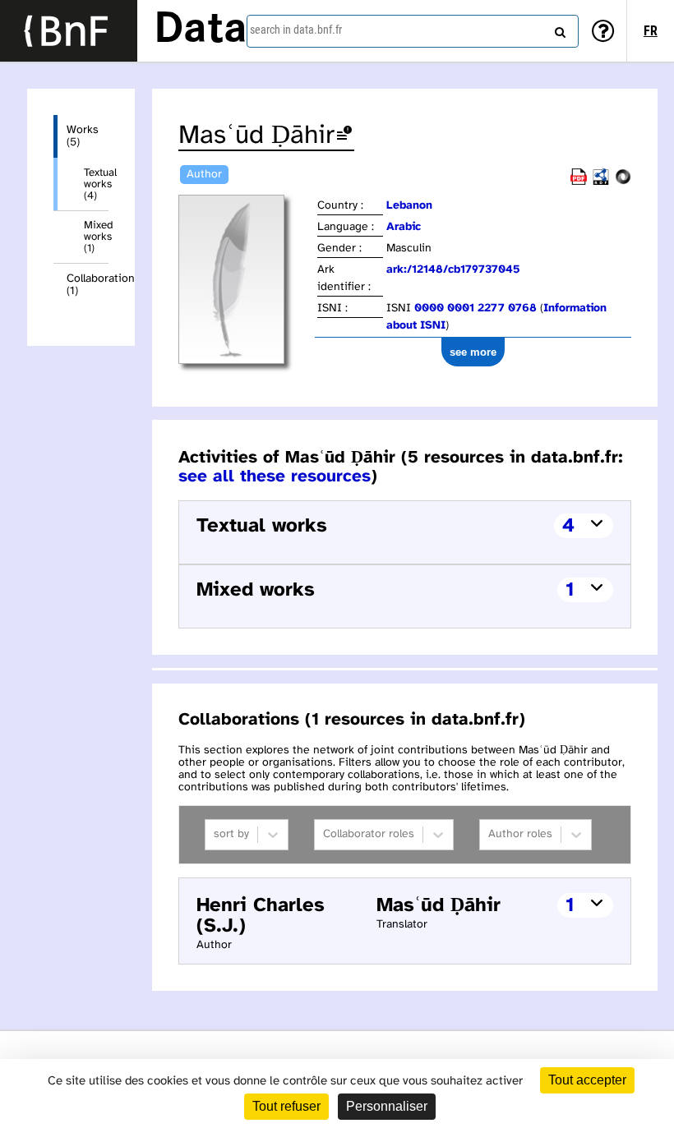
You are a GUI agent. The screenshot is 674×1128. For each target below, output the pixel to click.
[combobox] (413, 31)
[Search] (558, 29)
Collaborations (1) (87, 285)
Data (200, 30)
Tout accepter (587, 1080)
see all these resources (274, 476)
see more (473, 352)
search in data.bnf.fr (296, 29)
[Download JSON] (623, 182)
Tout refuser (286, 1106)
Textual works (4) (96, 184)
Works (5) (83, 136)
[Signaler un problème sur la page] (344, 136)
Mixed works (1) (96, 236)
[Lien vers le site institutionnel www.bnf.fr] (68, 31)
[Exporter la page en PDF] (578, 182)
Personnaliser (386, 1106)
